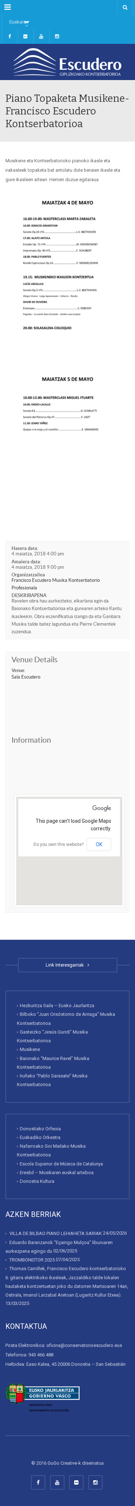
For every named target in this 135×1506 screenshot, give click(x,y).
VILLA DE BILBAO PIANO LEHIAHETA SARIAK (55, 1233)
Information (31, 740)
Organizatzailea (28, 574)
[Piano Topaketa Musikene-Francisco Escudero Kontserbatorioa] (67, 62)
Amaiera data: (26, 561)
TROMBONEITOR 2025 (32, 1260)
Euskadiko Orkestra (40, 1137)
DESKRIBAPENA (29, 595)
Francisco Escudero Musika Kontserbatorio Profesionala (56, 584)
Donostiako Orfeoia (40, 1128)
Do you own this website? (58, 844)
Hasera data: (25, 548)
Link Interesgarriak (66, 965)
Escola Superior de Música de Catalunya (61, 1164)
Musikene (30, 1049)
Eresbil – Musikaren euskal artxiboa (57, 1172)
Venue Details (35, 659)
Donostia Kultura (37, 1181)
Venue (18, 670)
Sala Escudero (26, 677)
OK (99, 844)
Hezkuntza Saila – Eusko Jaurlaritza (57, 1005)
